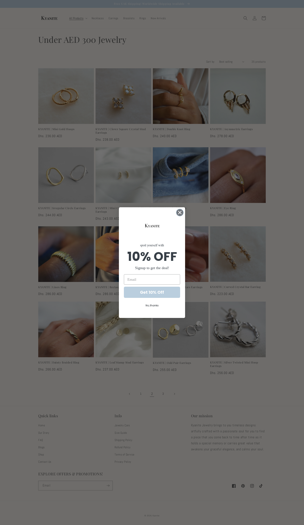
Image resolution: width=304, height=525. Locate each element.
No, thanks (152, 305)
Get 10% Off (152, 292)
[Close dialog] (179, 212)
